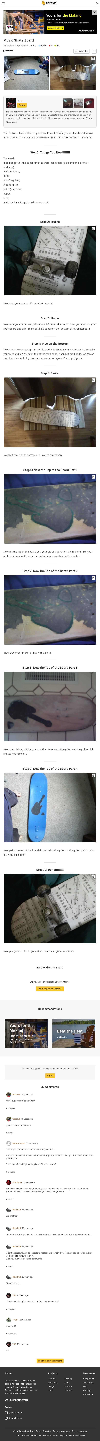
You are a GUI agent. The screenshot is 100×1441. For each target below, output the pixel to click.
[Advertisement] (50, 22)
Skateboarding (29, 45)
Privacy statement (61, 1431)
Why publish (88, 1378)
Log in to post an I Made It (50, 988)
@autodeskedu (16, 1418)
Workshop (52, 1382)
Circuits (51, 1378)
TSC (8, 45)
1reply (11, 1133)
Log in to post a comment (50, 1360)
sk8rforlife (17, 1182)
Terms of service (43, 1431)
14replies (12, 1333)
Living (67, 1382)
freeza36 (16, 1094)
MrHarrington (18, 1143)
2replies (11, 1172)
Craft (50, 1390)
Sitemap (86, 1390)
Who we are (88, 1394)
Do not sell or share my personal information (37, 1435)
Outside (16, 45)
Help (85, 1386)
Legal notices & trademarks (72, 1435)
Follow (22, 105)
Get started (88, 1382)
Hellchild (16, 1210)
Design (51, 1386)
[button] (3, 3)
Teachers (69, 1390)
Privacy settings (79, 1431)
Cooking (68, 1378)
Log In (50, 1075)
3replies (11, 1108)
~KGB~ (15, 1320)
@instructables (16, 1412)
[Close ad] (94, 12)
